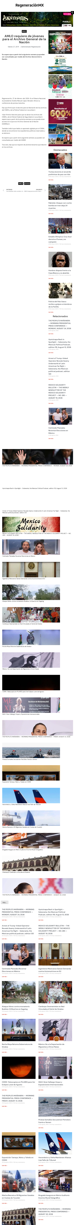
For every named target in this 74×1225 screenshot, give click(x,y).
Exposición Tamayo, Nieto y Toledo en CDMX (16, 782)
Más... (5, 902)
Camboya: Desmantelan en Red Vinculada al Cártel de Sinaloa (22, 624)
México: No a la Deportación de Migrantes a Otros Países (20, 669)
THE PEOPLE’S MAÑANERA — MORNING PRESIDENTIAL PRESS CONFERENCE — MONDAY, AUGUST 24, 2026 (37, 466)
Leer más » (51, 180)
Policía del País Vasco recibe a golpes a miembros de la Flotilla (60, 304)
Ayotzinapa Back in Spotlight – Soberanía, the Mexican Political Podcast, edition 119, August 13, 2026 (34, 488)
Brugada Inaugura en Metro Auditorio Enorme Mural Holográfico (22, 850)
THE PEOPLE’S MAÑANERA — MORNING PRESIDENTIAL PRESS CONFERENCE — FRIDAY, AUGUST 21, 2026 (36, 737)
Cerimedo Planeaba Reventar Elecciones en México (58, 430)
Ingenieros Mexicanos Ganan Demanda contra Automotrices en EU (23, 579)
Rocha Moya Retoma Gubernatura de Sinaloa (16, 646)
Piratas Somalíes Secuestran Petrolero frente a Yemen (19, 759)
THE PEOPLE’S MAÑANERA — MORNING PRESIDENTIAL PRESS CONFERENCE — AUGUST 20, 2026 (34, 895)
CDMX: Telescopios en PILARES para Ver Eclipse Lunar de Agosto (23, 692)
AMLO (24, 31)
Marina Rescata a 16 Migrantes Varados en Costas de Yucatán (22, 827)
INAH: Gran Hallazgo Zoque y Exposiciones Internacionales (20, 714)
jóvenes (27, 184)
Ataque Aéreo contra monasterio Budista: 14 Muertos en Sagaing (23, 601)
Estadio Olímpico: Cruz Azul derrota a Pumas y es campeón (59, 239)
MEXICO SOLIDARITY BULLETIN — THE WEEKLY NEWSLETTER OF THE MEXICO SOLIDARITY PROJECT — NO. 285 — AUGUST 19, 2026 (36, 534)
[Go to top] (70, 1218)
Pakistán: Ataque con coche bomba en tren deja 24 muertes (60, 205)
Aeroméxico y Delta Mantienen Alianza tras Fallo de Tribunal (21, 804)
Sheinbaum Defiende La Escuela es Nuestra (16, 872)
